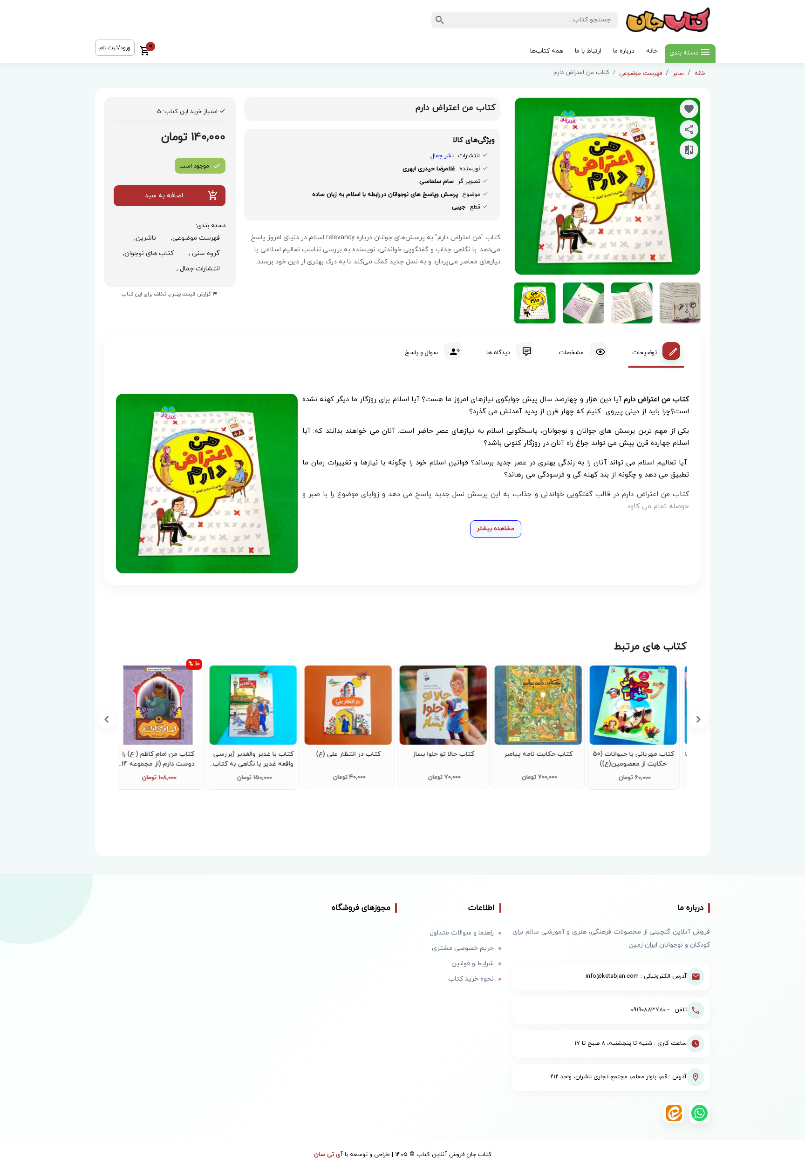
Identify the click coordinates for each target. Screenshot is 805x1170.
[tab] (656, 351)
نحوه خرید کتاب (471, 979)
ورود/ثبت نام (114, 48)
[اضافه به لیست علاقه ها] (689, 109)
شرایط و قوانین (472, 963)
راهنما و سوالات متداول (462, 932)
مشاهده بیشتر (495, 528)
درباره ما (623, 51)
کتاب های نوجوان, (146, 253)
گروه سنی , (202, 253)
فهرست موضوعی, (193, 238)
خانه (652, 51)
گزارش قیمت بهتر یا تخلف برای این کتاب (167, 294)
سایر (678, 73)
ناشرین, (143, 238)
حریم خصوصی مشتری (463, 948)
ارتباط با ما (588, 51)
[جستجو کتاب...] (439, 20)
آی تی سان (328, 1154)
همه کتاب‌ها (546, 51)
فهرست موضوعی (640, 73)
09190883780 (648, 1010)
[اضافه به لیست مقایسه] (689, 150)
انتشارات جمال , (196, 268)
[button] (106, 719)
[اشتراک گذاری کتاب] (689, 129)
